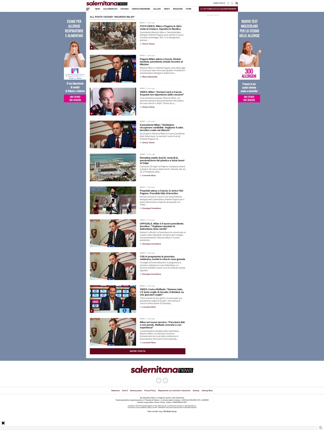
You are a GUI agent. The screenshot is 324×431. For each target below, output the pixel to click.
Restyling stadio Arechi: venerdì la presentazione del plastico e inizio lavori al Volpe (162, 160)
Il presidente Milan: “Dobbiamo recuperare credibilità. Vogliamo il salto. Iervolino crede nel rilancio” (162, 128)
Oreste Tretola (148, 44)
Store (188, 9)
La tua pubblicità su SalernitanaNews (218, 9)
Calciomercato (110, 9)
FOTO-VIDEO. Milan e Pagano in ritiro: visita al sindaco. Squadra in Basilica (161, 27)
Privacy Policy (150, 391)
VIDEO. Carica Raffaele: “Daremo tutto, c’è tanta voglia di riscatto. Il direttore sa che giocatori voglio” (162, 292)
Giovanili (124, 9)
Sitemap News (207, 391)
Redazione (178, 9)
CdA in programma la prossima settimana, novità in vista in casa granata (162, 257)
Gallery (157, 9)
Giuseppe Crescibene (151, 208)
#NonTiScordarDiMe (141, 9)
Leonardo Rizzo (149, 175)
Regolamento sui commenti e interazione (174, 391)
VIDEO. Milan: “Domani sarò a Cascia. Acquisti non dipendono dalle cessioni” (162, 93)
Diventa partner (136, 391)
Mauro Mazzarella (149, 77)
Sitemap (196, 391)
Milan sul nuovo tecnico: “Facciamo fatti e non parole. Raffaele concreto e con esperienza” (162, 325)
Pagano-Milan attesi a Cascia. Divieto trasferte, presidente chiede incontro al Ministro (161, 62)
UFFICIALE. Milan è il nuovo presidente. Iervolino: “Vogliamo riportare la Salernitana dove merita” (162, 226)
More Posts (138, 351)
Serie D (125, 391)
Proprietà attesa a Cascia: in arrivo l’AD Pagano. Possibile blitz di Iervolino (161, 192)
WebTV (167, 9)
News (97, 9)
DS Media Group (170, 411)
